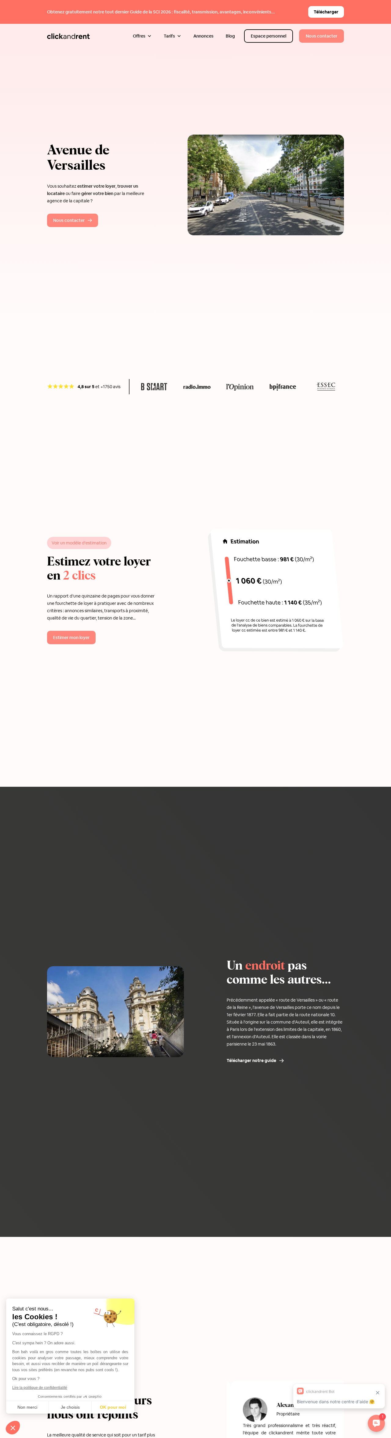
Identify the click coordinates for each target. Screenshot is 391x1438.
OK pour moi (113, 1407)
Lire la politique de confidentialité (39, 1388)
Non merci (27, 1407)
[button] (142, 36)
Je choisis (70, 1407)
